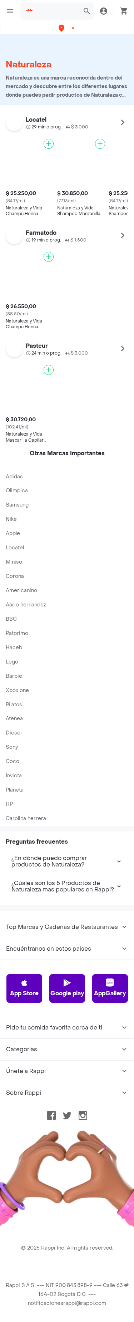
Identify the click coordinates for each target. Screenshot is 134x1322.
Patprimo (17, 633)
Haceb (14, 647)
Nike (11, 519)
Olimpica (17, 490)
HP (9, 804)
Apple (13, 533)
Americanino (21, 590)
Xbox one (17, 690)
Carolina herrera (26, 818)
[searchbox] (57, 11)
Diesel (13, 732)
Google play (67, 993)
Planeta (15, 790)
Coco (12, 761)
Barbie (14, 676)
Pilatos (14, 704)
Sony (12, 747)
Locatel (15, 547)
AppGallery (110, 993)
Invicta (14, 775)
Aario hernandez (26, 604)
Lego (12, 662)
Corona (15, 576)
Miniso (14, 562)
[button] (67, 28)
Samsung (17, 505)
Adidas (14, 476)
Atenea (14, 718)
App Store (24, 993)
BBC (11, 619)
